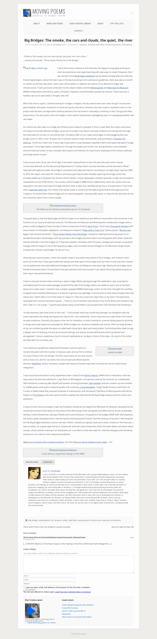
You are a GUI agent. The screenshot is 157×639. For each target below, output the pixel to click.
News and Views (55, 23)
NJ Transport (56, 520)
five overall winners (119, 226)
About (36, 23)
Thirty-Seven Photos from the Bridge (70, 234)
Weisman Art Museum (118, 87)
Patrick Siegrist (91, 375)
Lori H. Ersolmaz (54, 44)
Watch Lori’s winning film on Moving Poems (43, 442)
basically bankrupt (38, 189)
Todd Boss (36, 363)
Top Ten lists (117, 23)
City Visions (38, 395)
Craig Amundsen (87, 387)
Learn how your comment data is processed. (73, 592)
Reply (132, 537)
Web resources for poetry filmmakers (77, 617)
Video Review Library (80, 23)
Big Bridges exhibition (84, 76)
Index (100, 23)
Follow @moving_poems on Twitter (41, 622)
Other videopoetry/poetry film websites (78, 605)
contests (83, 44)
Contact (78, 31)
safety (64, 520)
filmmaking (127, 44)
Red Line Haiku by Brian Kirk (123, 527)
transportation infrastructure (89, 520)
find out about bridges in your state (90, 442)
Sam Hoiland (95, 383)
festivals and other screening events (104, 44)
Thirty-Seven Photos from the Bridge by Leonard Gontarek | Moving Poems (54, 537)
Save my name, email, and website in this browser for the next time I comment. (58, 587)
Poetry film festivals (70, 608)
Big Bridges (33, 520)
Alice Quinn (93, 226)
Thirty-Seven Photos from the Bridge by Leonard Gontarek (46, 527)
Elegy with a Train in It (93, 230)
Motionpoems (97, 87)
